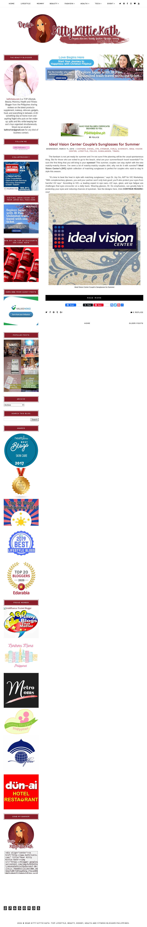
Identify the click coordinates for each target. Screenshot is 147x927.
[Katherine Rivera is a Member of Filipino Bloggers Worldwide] (21, 752)
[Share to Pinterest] (54, 312)
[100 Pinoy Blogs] (21, 624)
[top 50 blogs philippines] (21, 512)
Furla (114, 149)
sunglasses (104, 151)
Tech (97, 4)
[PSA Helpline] (94, 129)
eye (97, 149)
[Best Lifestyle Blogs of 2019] (21, 543)
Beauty (53, 4)
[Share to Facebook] (50, 312)
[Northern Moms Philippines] (21, 655)
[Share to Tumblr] (57, 312)
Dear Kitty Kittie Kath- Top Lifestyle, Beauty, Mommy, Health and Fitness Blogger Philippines (77, 923)
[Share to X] (47, 312)
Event (110, 4)
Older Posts (136, 323)
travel (116, 151)
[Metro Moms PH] (21, 690)
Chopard (81, 149)
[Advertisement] (94, 100)
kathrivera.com (13, 99)
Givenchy (123, 149)
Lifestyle (26, 4)
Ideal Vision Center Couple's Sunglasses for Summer (94, 144)
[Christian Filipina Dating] (94, 61)
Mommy (40, 4)
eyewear (104, 149)
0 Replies (138, 312)
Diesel (90, 149)
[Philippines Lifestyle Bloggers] (21, 483)
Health (84, 4)
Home (11, 4)
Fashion (69, 4)
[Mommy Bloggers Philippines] (21, 721)
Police (93, 151)
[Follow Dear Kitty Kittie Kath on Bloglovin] (21, 148)
